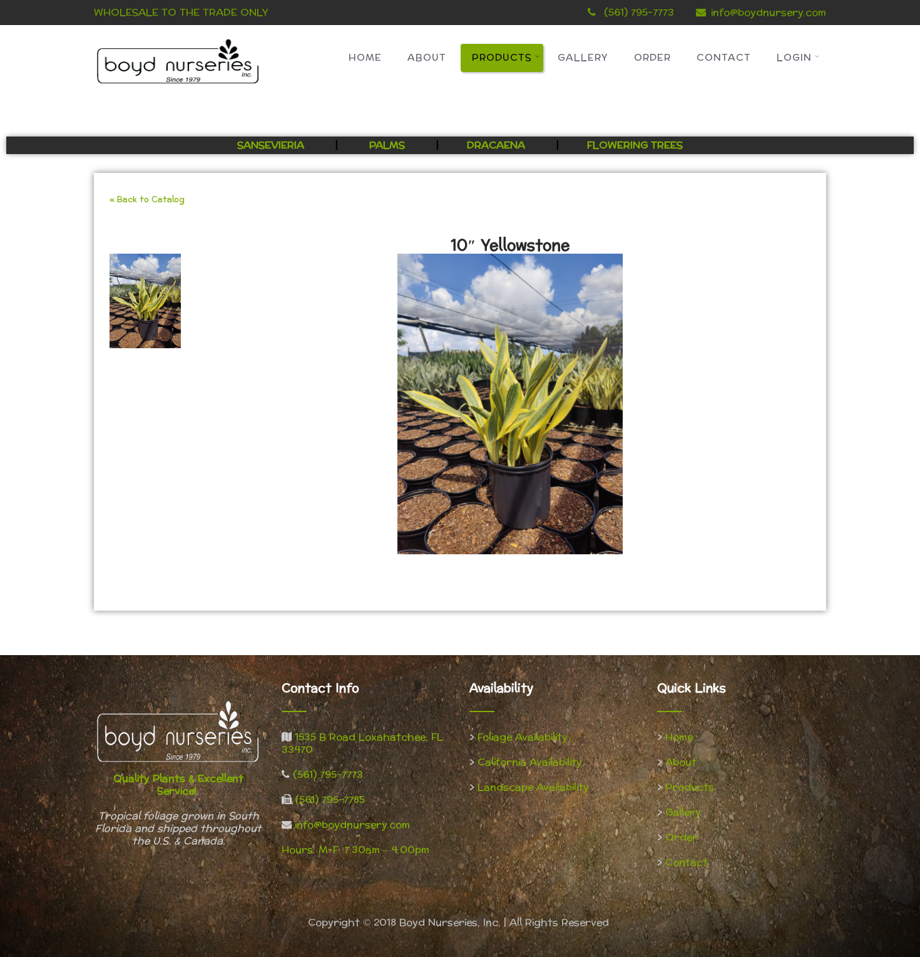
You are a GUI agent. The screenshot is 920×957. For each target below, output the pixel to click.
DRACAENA (496, 145)
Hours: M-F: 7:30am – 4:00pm (355, 850)
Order (652, 57)
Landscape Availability (533, 787)
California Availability (530, 762)
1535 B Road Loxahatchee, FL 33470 (362, 743)
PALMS (387, 145)
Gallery (583, 57)
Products (502, 57)
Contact (724, 57)
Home (365, 57)
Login (794, 57)
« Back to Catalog (147, 199)
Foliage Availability (523, 737)
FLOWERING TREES (635, 145)
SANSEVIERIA (272, 145)
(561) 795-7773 (328, 774)
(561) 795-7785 (330, 799)
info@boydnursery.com (768, 12)
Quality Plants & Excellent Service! (178, 784)
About (426, 57)
